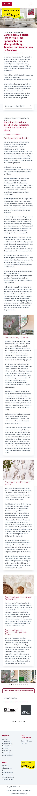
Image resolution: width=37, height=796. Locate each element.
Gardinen (5, 739)
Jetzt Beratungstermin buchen (7, 773)
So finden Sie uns (7, 779)
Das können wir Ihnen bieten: (15, 106)
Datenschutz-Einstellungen (18, 793)
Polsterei (5, 748)
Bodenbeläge (6, 750)
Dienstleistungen (26, 741)
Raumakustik (6, 753)
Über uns (24, 743)
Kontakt (7, 4)
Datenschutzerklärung (14, 790)
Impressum (26, 790)
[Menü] (31, 4)
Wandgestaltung (7, 755)
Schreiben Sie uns (8, 777)
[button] (18, 106)
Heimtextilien (6, 746)
